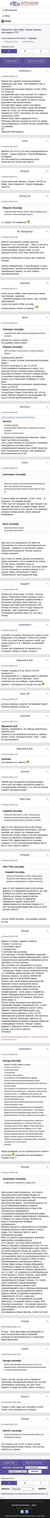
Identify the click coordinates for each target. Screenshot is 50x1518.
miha (25, 141)
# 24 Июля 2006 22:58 (9, 805)
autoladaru (25, 70)
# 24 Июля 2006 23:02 (9, 860)
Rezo (25, 317)
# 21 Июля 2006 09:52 (9, 468)
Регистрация (11, 10)
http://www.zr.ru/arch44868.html (18, 417)
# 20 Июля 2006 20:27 (9, 177)
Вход (7, 16)
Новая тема (11, 61)
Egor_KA (25, 693)
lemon (25, 1348)
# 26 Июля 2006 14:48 (9, 1173)
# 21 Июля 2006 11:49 (9, 589)
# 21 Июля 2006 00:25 (9, 323)
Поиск (34, 1505)
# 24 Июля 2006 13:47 (9, 777)
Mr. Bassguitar (25, 231)
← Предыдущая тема (10, 42)
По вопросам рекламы (20, 1505)
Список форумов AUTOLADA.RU (13, 38)
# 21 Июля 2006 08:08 (9, 412)
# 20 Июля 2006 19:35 (9, 146)
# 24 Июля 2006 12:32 (9, 666)
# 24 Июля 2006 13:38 (9, 754)
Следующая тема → (29, 42)
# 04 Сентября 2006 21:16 (11, 1327)
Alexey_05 (25, 196)
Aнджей (24, 584)
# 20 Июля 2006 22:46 (9, 237)
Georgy (25, 931)
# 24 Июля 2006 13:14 (9, 721)
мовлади (25, 283)
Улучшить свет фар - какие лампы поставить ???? (21, 31)
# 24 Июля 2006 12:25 (9, 630)
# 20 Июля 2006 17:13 (9, 76)
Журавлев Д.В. (25, 660)
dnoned (25, 771)
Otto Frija (25, 799)
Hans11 (25, 1396)
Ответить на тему (35, 61)
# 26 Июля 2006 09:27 (9, 1054)
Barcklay (25, 407)
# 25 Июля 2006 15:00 (9, 936)
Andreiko (25, 716)
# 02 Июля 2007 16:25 (9, 1424)
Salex (25, 462)
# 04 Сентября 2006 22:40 (11, 1354)
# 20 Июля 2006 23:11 (9, 289)
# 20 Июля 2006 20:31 (9, 202)
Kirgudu (25, 171)
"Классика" (32, 38)
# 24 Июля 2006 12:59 (9, 699)
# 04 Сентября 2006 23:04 (11, 1402)
